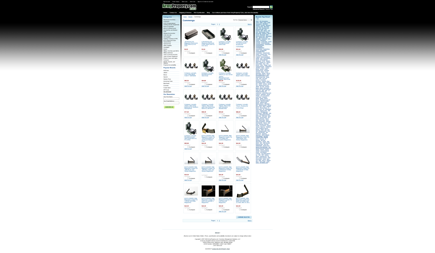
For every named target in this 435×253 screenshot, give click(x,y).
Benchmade (258, 33)
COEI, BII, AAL (167, 35)
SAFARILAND (261, 132)
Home (185, 16)
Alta (260, 28)
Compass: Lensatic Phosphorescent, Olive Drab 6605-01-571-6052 (190, 138)
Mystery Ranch (263, 107)
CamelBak (258, 38)
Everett (257, 65)
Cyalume (258, 56)
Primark (257, 125)
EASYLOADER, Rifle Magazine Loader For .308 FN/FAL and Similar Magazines (242, 138)
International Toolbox (261, 82)
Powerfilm (268, 121)
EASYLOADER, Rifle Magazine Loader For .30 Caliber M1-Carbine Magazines (225, 138)
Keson (261, 87)
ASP (262, 30)
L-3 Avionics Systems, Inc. (263, 91)
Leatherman (258, 92)
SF (265, 138)
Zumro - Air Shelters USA (262, 162)
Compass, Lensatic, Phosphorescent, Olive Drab (208, 74)
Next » (250, 24)
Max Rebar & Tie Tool (265, 99)
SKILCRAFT (259, 141)
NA (263, 109)
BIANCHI (264, 33)
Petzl (257, 120)
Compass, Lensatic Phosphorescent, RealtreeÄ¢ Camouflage (242, 44)
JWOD (165, 72)
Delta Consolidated (265, 56)
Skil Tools (263, 140)
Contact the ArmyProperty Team (221, 248)
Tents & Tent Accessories (170, 54)
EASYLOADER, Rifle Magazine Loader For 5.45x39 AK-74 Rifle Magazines (225, 169)
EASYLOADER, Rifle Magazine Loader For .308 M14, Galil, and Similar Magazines (208, 169)
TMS (262, 154)
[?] (258, 18)
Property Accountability (169, 65)
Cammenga (264, 38)
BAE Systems (262, 32)
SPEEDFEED (259, 145)
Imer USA (264, 78)
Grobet (262, 71)
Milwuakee (267, 103)
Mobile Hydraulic (263, 105)
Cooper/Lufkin (259, 46)
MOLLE (269, 105)
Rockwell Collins (263, 130)
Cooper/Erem (268, 44)
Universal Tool (263, 156)
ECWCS (268, 61)
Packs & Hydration (168, 26)
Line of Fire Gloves (264, 95)
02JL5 (257, 21)
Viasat (264, 159)
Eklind (257, 62)
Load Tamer (258, 97)
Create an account (208, 1)
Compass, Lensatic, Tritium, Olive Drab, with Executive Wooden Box (225, 106)
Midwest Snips (263, 102)
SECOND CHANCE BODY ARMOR (262, 137)
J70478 (260, 83)
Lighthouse (263, 94)
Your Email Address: (168, 101)
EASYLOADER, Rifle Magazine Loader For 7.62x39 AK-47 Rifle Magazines (242, 169)
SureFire (262, 149)
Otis (269, 117)
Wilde (260, 160)
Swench (267, 149)
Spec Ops (266, 144)
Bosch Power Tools (260, 36)
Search (249, 7)
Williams (269, 160)
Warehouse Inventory (169, 19)
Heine (268, 74)
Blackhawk (166, 83)
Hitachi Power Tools (260, 77)
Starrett (165, 77)
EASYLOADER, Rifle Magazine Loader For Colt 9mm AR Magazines (225, 200)
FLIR (269, 65)
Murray (257, 107)
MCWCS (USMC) (265, 101)
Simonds (258, 140)
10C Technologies (264, 21)
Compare (192, 53)
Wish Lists (184, 1)
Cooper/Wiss (259, 52)
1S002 (261, 22)
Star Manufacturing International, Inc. (263, 147)
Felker (261, 65)
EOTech (268, 62)
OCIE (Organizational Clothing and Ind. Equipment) (171, 24)
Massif (257, 99)
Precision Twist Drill (264, 124)
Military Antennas (168, 52)
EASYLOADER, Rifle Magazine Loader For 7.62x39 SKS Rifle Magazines (191, 200)
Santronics (258, 135)
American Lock (265, 28)
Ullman (257, 156)
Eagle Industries (264, 59)
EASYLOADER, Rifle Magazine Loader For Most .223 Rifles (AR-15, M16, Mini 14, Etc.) (243, 200)
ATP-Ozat (166, 90)
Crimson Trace (263, 54)
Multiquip (269, 106)
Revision (258, 129)
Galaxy (263, 67)
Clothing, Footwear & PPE (170, 38)
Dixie (261, 58)
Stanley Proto (167, 79)
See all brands (167, 91)
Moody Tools (259, 106)
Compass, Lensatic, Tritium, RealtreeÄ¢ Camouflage (242, 106)
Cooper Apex (167, 87)
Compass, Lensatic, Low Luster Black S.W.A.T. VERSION (190, 74)
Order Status (175, 1)
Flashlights (166, 47)
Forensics (166, 60)
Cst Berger (265, 55)
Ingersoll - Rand (265, 81)
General (262, 69)
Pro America (263, 125)
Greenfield (266, 70)
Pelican (267, 118)
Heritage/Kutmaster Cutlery (262, 75)
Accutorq (263, 25)
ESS (267, 63)
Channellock (263, 40)
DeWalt (257, 58)
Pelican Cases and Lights (170, 58)
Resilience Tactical (263, 128)
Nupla (269, 116)
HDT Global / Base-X (261, 74)
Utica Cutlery (259, 159)
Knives (165, 49)
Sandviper (264, 133)
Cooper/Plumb (259, 49)
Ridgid (262, 129)
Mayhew (258, 101)
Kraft (266, 90)
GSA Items (166, 21)
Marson (266, 98)
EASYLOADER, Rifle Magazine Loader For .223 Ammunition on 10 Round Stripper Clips (208, 138)
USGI (269, 157)
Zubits (267, 161)
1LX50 (257, 22)
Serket (257, 138)
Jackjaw (265, 83)
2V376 (264, 22)
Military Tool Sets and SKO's (171, 51)
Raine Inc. (262, 126)
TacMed (258, 150)
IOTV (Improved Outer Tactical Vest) (169, 41)
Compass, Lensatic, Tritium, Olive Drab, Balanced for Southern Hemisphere (191, 106)
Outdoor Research (260, 118)
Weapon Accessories (169, 33)
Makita (261, 98)
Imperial (258, 79)
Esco (264, 63)
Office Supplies (167, 45)
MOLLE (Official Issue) (169, 28)
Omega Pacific (263, 117)
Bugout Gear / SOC (263, 37)
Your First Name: (168, 96)
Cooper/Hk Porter (260, 45)
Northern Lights (263, 110)
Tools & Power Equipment (170, 56)
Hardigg (264, 73)
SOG (261, 142)
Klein (263, 90)
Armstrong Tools (168, 81)
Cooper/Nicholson (260, 47)
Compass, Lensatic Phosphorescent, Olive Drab (225, 43)
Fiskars (265, 65)
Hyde (257, 78)
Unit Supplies (167, 37)
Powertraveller (259, 122)
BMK (267, 34)
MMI (257, 105)
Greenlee (166, 85)
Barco (267, 32)
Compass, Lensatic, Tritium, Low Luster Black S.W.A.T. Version (243, 74)
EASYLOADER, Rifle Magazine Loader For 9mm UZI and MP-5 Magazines (208, 200)
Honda (267, 77)
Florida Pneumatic (260, 66)
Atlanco (265, 30)
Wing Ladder (263, 161)
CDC (269, 38)
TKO (259, 154)
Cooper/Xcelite (266, 52)
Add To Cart (222, 54)
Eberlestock (258, 61)
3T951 (268, 22)
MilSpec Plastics (260, 103)
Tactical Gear (167, 43)
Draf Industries (267, 58)
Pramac (265, 122)
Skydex (264, 141)
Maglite (257, 98)
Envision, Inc (263, 62)
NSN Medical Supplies (264, 114)
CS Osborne (259, 55)
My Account (166, 1)
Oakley (257, 117)
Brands (190, 16)
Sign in (199, 1)
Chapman (258, 41)
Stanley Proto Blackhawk (262, 147)
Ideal (260, 78)
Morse (165, 74)
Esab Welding (259, 63)
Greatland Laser (259, 70)
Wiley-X (264, 160)
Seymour (262, 138)
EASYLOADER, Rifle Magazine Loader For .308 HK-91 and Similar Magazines (191, 169)
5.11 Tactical (259, 23)
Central (257, 40)
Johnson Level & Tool (264, 85)
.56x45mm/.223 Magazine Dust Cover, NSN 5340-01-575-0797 (191, 44)
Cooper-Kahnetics (265, 42)
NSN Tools (264, 116)
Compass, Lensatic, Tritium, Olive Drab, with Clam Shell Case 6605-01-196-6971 (208, 106)
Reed (257, 128)
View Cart (192, 1)
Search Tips (269, 9)
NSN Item (166, 70)
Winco (257, 161)
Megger (257, 102)
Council (257, 54)
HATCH (268, 73)
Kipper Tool (266, 87)
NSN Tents (258, 116)
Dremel (257, 59)
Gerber (266, 69)
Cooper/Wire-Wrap (260, 51)
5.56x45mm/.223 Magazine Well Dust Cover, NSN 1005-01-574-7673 (208, 44)
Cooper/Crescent (260, 44)
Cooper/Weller (263, 50)
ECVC (263, 61)
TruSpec (267, 154)
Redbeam (268, 126)
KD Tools (262, 86)
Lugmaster (264, 97)
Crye (269, 54)
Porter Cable (262, 120)
